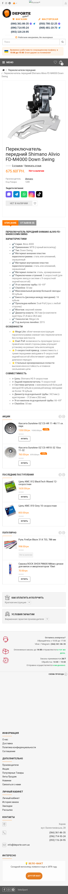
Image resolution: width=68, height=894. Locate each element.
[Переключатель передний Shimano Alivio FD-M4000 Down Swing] (34, 112)
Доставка (7, 743)
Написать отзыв (33, 165)
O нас (5, 739)
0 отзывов (17, 165)
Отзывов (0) (27, 223)
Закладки (7, 806)
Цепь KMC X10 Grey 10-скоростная (38, 505)
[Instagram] (31, 194)
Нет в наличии (19, 203)
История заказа (10, 802)
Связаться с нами (11, 784)
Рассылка (7, 810)
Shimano (29, 179)
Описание (10, 223)
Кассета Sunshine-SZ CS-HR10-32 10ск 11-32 (40, 449)
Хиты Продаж (9, 776)
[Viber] (31, 23)
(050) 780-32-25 (48, 23)
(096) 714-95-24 (20, 27)
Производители (10, 765)
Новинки (6, 780)
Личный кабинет (11, 798)
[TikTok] (39, 194)
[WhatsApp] (24, 194)
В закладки (34, 203)
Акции (5, 769)
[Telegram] (34, 23)
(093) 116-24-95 (20, 31)
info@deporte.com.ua (19, 845)
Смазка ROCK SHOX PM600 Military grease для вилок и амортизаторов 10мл (41, 565)
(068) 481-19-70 (48, 27)
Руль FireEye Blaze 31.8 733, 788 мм (37, 539)
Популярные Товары (13, 773)
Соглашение (8, 751)
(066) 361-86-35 (20, 23)
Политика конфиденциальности (19, 747)
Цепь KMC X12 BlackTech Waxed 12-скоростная (38, 483)
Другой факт (34, 876)
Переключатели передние (22, 70)
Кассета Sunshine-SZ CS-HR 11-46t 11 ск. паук (41, 425)
